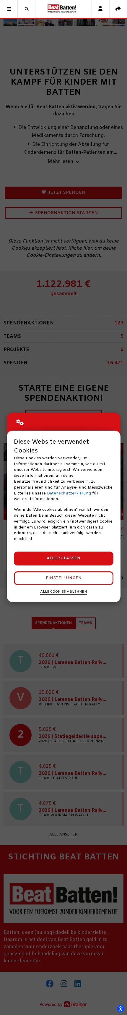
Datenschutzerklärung (69, 493)
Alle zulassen (63, 558)
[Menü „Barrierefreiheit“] (120, 1008)
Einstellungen (64, 578)
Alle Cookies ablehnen (63, 591)
